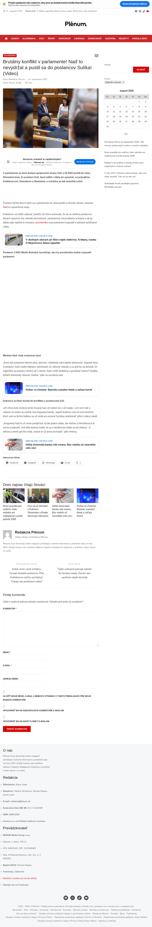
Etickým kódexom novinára (32, 821)
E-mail (7, 665)
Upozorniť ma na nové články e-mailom (26, 721)
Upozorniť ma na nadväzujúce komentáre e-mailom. (33, 710)
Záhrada (79, 38)
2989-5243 (14, 814)
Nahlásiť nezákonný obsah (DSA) (20, 878)
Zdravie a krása (80, 910)
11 (114, 111)
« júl (125, 134)
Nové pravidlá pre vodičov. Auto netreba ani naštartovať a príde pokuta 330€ (13, 513)
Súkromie (19, 871)
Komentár (9, 608)
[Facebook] (136, 11)
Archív (107, 79)
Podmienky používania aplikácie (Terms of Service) (78, 917)
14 (133, 111)
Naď (5, 207)
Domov (15, 38)
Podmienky (8, 871)
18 (114, 116)
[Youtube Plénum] (147, 11)
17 (107, 116)
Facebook (136, 910)
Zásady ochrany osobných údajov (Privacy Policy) (29, 917)
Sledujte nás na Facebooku (16, 885)
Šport (51, 38)
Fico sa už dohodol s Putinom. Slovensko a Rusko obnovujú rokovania (72, 11)
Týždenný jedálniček (120, 910)
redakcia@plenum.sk (20, 801)
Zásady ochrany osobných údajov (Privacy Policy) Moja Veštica (67, 921)
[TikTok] (143, 11)
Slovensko (29, 38)
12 (120, 111)
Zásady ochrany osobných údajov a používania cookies (65, 913)
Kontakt (114, 913)
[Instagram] (140, 11)
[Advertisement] (57, 193)
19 (120, 116)
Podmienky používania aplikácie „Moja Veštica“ (126, 917)
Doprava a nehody (107, 921)
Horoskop (65, 38)
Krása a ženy (139, 38)
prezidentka (41, 222)
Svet (41, 38)
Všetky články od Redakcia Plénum (31, 537)
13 (126, 111)
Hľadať (107, 65)
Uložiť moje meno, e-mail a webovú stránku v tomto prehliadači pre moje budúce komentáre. (47, 698)
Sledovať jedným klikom (135, 4)
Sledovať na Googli (85, 162)
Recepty (124, 38)
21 (133, 116)
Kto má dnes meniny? (26, 913)
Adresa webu (10, 679)
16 (145, 111)
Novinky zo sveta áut (99, 910)
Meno (7, 652)
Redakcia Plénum (17, 79)
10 (107, 111)
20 (126, 116)
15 (139, 111)
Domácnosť (95, 38)
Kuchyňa (110, 38)
